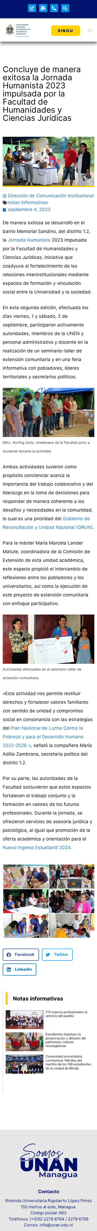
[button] (21, 955)
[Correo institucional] (43, 8)
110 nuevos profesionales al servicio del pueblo (66, 1014)
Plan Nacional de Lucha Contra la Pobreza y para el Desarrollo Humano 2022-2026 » (43, 736)
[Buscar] (65, 8)
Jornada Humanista (29, 240)
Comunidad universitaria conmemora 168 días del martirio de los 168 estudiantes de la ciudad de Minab (68, 1062)
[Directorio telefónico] (54, 8)
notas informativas (28, 202)
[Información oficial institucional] (32, 8)
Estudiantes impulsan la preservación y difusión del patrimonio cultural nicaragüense (66, 1040)
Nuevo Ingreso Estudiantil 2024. (37, 847)
